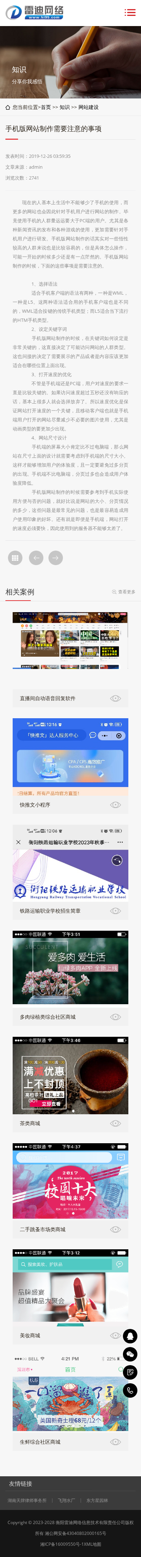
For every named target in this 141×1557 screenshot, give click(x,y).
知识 (65, 107)
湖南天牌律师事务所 (27, 1500)
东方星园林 (97, 1500)
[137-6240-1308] (130, 1390)
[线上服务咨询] (130, 1336)
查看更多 (127, 592)
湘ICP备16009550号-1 (62, 1544)
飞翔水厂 (66, 1500)
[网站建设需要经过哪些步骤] (36, 558)
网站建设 (88, 107)
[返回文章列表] (15, 558)
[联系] (130, 1372)
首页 (46, 107)
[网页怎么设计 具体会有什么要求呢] (55, 558)
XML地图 (92, 1544)
